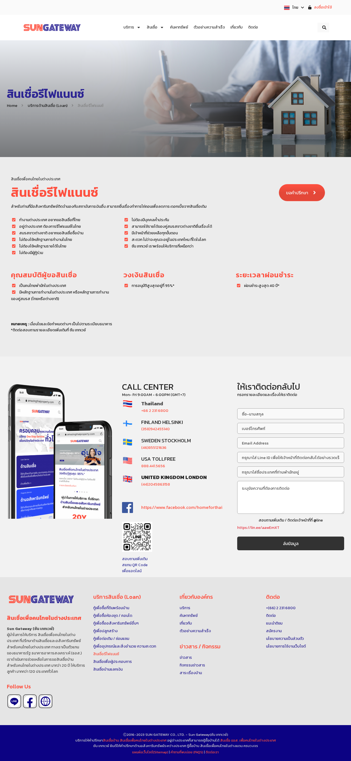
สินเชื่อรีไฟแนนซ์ (106, 654)
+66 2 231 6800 (154, 411)
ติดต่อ (271, 616)
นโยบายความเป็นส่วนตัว (285, 639)
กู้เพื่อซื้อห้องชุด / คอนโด (112, 616)
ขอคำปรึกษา (297, 192)
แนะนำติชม (274, 623)
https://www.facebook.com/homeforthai (181, 507)
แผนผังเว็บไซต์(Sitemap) (150, 752)
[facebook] (29, 701)
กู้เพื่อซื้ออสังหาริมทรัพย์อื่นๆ (115, 623)
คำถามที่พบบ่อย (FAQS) (187, 752)
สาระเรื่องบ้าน (191, 673)
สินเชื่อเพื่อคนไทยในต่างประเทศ (143, 740)
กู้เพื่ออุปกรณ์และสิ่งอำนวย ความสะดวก (124, 646)
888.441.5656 (153, 466)
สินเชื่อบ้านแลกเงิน (108, 669)
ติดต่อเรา (212, 752)
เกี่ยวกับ (186, 623)
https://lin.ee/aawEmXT (258, 528)
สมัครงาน (274, 631)
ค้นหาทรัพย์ (189, 616)
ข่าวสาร (186, 657)
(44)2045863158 (155, 484)
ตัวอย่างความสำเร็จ (195, 631)
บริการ (185, 608)
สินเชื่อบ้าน (111, 740)
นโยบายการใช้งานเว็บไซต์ (286, 646)
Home (12, 106)
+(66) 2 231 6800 (281, 608)
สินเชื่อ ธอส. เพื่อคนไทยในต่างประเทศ (248, 740)
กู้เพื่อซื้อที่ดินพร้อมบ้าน (111, 608)
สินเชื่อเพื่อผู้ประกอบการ (112, 662)
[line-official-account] (14, 701)
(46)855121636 (153, 448)
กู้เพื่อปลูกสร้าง (105, 631)
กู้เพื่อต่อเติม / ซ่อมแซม (111, 639)
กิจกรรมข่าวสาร (192, 665)
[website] (45, 701)
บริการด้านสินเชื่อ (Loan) (47, 106)
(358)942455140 (155, 429)
